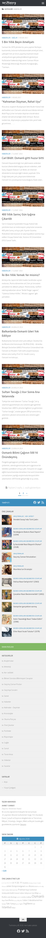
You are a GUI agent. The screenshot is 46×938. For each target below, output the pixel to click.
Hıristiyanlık (6, 893)
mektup (28, 897)
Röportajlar (8, 737)
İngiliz (21, 904)
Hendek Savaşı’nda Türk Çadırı (25, 519)
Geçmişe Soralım (10, 690)
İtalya (13, 907)
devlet (36, 886)
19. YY (14, 882)
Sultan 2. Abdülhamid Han (32, 900)
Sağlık (14, 38)
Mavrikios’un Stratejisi (22, 569)
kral (40, 893)
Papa (3, 900)
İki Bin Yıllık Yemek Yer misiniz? (21, 275)
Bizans (31, 886)
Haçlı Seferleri (31, 889)
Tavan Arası (8, 754)
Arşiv (6, 782)
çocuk (17, 904)
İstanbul (6, 907)
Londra (23, 897)
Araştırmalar (18, 516)
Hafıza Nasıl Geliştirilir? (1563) (26, 581)
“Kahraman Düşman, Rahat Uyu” (21, 101)
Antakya (31, 883)
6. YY (3, 883)
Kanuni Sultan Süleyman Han (24, 893)
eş (43, 886)
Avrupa (15, 886)
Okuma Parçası (10, 719)
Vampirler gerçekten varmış (25, 606)
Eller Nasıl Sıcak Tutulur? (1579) (26, 631)
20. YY (19, 882)
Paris (6, 900)
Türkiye (13, 904)
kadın (12, 893)
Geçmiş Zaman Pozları (13, 684)
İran (33, 904)
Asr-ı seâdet (29, 516)
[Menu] (43, 3)
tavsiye (4, 904)
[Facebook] (34, 502)
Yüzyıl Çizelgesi (9, 787)
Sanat (6, 748)
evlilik (40, 886)
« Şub (4, 870)
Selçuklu (19, 900)
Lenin (18, 897)
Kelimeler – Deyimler (12, 707)
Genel (6, 696)
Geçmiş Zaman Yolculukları (24, 557)
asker (8, 886)
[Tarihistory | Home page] (11, 3)
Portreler (7, 731)
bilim (27, 886)
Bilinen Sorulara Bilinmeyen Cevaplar (27, 529)
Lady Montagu (12, 897)
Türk (8, 903)
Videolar (7, 760)
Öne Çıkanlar (9, 725)
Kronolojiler (8, 713)
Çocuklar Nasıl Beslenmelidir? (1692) (28, 594)
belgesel (21, 886)
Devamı (23, 824)
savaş (15, 900)
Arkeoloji (7, 666)
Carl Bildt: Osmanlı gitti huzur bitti (23, 158)
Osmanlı (38, 896)
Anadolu (25, 883)
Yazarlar (7, 766)
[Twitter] (38, 502)
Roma (11, 900)
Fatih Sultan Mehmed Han (10, 890)
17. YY (10, 883)
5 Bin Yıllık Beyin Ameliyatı (18, 42)
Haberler (6, 38)
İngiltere (27, 903)
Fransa (21, 889)
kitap (37, 893)
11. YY (6, 883)
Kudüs (4, 897)
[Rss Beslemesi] (42, 502)
